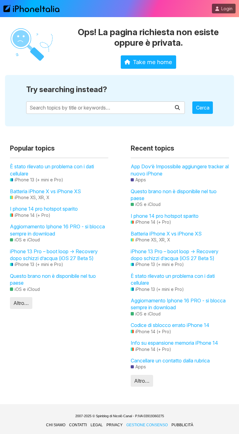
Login (226, 8)
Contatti (78, 425)
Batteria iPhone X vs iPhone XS (45, 191)
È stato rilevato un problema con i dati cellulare (52, 169)
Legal (97, 425)
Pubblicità (182, 425)
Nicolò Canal (122, 416)
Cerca (202, 108)
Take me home (152, 61)
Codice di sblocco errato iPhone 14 (170, 325)
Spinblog (102, 416)
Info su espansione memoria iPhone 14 (174, 343)
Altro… (21, 303)
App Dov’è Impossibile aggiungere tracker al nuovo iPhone (180, 169)
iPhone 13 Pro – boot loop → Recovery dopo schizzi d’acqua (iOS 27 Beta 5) (54, 254)
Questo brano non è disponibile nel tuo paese (53, 279)
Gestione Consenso (147, 425)
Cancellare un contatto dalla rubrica (170, 360)
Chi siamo (55, 425)
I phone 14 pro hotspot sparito (44, 209)
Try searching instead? (66, 89)
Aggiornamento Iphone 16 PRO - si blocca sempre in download (57, 229)
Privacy (114, 425)
